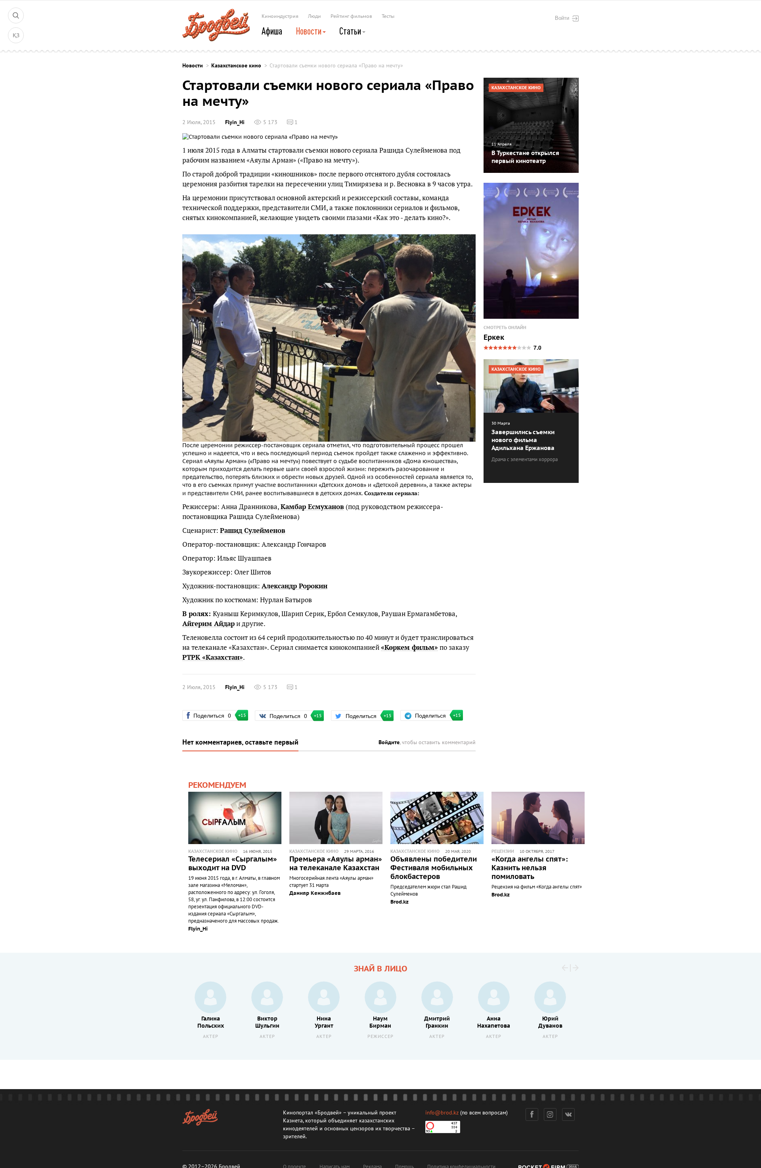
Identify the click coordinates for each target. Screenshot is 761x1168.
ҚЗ (16, 35)
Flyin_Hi (235, 122)
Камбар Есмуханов (312, 506)
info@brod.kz (442, 1112)
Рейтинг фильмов (351, 16)
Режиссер (380, 1036)
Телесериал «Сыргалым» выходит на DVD (232, 863)
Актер (210, 1036)
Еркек (494, 337)
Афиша (272, 30)
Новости (309, 30)
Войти (562, 17)
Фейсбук (532, 1114)
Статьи (351, 30)
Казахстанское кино (236, 65)
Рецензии (502, 851)
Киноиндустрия (280, 16)
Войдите (389, 742)
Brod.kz (399, 902)
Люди (314, 16)
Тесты (388, 16)
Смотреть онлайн (505, 327)
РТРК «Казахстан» (212, 657)
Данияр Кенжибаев (315, 893)
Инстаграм (550, 1114)
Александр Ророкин (294, 586)
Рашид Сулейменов (252, 530)
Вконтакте (568, 1114)
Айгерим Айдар (208, 623)
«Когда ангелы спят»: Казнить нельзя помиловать (529, 868)
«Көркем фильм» (409, 647)
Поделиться (215, 715)
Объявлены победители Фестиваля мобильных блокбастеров (433, 868)
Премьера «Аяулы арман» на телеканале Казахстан (335, 863)
